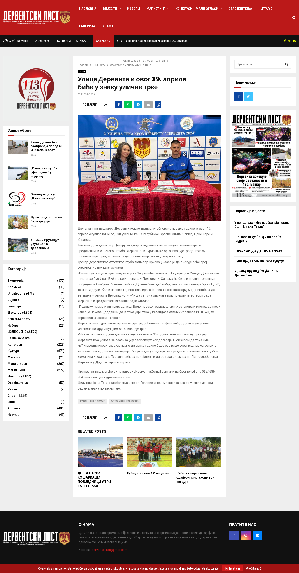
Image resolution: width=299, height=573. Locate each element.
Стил (11, 402)
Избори (133, 8)
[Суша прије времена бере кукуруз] (18, 222)
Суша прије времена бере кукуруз (46, 219)
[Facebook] (234, 535)
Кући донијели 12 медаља (148, 473)
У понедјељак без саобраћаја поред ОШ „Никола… (158, 40)
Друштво (14, 312)
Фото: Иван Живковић (125, 401)
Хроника (14, 408)
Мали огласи (17, 363)
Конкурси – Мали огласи (197, 8)
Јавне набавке (19, 338)
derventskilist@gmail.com (109, 550)
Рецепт (13, 389)
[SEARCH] (286, 64)
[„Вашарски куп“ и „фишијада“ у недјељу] (18, 173)
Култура (14, 351)
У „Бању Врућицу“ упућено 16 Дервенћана (45, 244)
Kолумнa (14, 287)
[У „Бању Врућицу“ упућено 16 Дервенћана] (18, 245)
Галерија (87, 26)
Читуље (265, 8)
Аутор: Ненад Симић (92, 401)
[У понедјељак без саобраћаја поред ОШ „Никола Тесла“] (18, 147)
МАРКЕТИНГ (155, 8)
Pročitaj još (253, 568)
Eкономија (16, 280)
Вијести (110, 8)
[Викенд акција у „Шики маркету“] (18, 199)
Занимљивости (19, 319)
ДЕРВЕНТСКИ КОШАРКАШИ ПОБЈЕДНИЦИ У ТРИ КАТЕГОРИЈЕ (94, 479)
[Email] (257, 535)
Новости (14, 376)
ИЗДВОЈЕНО (17, 332)
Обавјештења (240, 8)
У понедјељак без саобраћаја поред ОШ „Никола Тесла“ (47, 146)
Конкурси (15, 344)
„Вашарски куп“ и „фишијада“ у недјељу (44, 172)
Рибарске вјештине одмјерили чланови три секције (195, 477)
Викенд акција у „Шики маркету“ (43, 196)
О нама (107, 26)
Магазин (14, 357)
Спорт (82, 71)
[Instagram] (246, 535)
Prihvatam (232, 568)
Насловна (87, 8)
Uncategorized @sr (22, 293)
